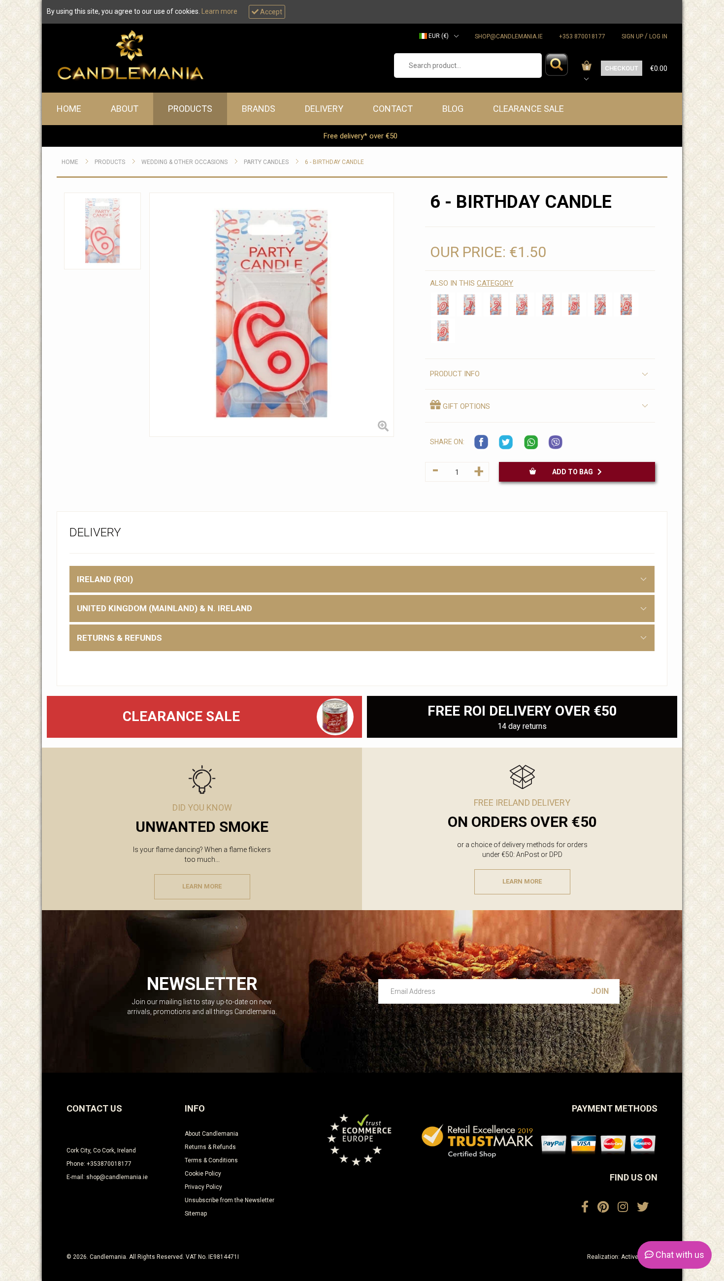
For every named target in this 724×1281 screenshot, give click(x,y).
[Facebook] (585, 1207)
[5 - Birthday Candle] (574, 305)
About (124, 108)
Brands (258, 108)
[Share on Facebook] (481, 442)
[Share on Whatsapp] (531, 442)
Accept (270, 12)
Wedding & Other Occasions (184, 162)
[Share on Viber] (555, 442)
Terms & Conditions (211, 1160)
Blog (452, 108)
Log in (658, 36)
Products (190, 108)
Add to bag (574, 472)
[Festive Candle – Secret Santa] (335, 716)
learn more (202, 886)
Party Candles (266, 162)
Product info (455, 373)
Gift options (465, 406)
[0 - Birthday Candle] (443, 305)
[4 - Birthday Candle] (548, 305)
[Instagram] (623, 1207)
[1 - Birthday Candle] (469, 305)
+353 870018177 (582, 36)
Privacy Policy (203, 1186)
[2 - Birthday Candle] (496, 305)
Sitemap (196, 1213)
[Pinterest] (603, 1207)
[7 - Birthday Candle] (600, 305)
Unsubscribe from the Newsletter (229, 1200)
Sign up (632, 36)
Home (69, 108)
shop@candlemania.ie (509, 36)
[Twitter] (643, 1207)
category (495, 283)
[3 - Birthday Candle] (522, 305)
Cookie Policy (203, 1173)
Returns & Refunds (210, 1147)
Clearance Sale (528, 108)
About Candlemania (211, 1133)
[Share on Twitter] (506, 442)
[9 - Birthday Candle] (443, 331)
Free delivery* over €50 (361, 135)
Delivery (324, 108)
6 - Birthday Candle (334, 162)
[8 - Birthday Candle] (626, 305)
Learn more (219, 11)
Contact (393, 108)
